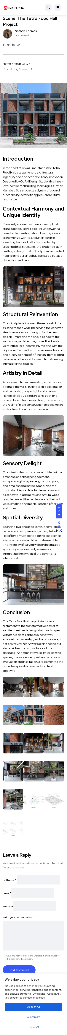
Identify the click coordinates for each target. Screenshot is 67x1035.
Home (7, 64)
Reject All (33, 1027)
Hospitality (21, 64)
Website (8, 906)
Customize (33, 1017)
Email (7, 893)
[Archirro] (14, 7)
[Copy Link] (18, 45)
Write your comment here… (20, 917)
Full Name (9, 880)
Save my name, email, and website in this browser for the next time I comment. (33, 957)
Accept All (33, 1006)
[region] (33, 1004)
